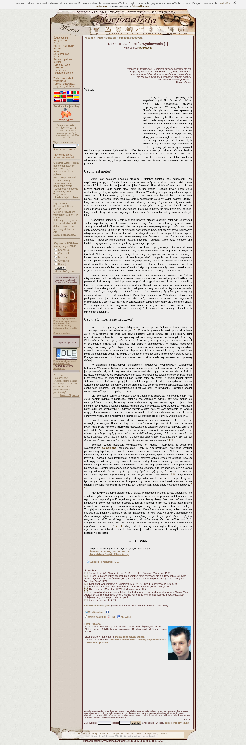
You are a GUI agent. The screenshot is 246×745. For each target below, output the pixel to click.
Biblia (56, 43)
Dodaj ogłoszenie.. (64, 234)
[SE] (69, 100)
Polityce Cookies (140, 6)
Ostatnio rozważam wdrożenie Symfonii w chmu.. (65, 214)
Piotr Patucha (92, 623)
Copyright (109, 736)
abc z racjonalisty (63, 171)
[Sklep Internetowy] (129, 31)
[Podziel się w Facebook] (107, 612)
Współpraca (59, 81)
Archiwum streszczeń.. (64, 157)
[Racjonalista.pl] (123, 25)
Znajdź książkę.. (61, 333)
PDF (113, 617)
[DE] (69, 96)
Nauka (56, 51)
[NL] (76, 100)
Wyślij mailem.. (96, 612)
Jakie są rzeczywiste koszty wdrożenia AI (65, 222)
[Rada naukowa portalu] (170, 31)
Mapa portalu (117, 734)
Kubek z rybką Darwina (65, 319)
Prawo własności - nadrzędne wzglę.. (63, 184)
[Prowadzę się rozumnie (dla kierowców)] (66, 359)
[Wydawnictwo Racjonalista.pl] (150, 31)
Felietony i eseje (62, 64)
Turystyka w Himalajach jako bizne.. (66, 196)
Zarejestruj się (151, 734)
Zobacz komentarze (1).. (104, 561)
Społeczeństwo (61, 54)
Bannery (104, 734)
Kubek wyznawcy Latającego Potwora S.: (65, 326)
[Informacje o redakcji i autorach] (160, 31)
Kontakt (164, 734)
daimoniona (109, 447)
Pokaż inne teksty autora (129, 636)
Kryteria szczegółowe (64, 149)
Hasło (115, 723)
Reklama (130, 734)
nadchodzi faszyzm (64, 165)
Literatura (58, 67)
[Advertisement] (113, 120)
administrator (148, 736)
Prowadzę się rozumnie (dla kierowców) (65, 322)
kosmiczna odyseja (64, 180)
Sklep (139, 734)
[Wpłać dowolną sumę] (66, 117)
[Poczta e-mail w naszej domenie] (107, 31)
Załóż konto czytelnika (177, 723)
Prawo (56, 56)
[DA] (63, 100)
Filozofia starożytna (130, 37)
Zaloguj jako (90, 723)
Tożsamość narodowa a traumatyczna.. (65, 190)
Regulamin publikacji (87, 734)
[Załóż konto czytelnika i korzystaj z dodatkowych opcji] (181, 31)
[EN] (63, 93)
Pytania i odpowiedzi (64, 83)
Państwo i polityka (62, 59)
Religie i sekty (60, 40)
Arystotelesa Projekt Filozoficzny (109, 554)
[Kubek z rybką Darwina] (66, 316)
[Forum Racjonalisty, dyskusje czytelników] (97, 31)
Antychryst (59, 368)
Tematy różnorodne (63, 72)
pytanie (57, 174)
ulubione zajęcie (62, 168)
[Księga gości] (140, 31)
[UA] (76, 96)
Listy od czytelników (63, 86)
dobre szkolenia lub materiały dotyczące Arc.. (64, 229)
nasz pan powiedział (64, 177)
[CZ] (56, 100)
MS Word (126, 617)
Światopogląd (60, 38)
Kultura (57, 62)
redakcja (136, 736)
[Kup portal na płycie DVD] (118, 31)
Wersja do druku (97, 617)
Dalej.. (143, 540)
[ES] (56, 96)
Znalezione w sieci (63, 78)
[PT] (63, 96)
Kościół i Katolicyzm (63, 46)
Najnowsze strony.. (63, 154)
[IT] (76, 93)
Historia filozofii (106, 37)
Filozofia (57, 48)
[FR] (69, 93)
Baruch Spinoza (69, 395)
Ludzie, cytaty (60, 70)
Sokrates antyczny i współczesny (109, 551)
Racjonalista (97, 736)
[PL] (56, 93)
